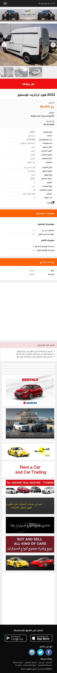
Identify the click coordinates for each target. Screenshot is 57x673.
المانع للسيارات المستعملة (42, 116)
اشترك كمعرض (30, 662)
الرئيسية (49, 662)
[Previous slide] (53, 44)
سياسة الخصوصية (45, 665)
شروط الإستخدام (29, 665)
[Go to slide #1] (28, 72)
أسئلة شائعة (18, 662)
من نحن (41, 662)
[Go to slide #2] (13, 72)
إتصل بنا (18, 665)
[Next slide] (4, 44)
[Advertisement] (28, 311)
